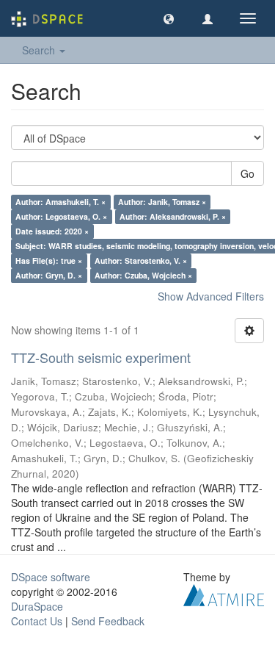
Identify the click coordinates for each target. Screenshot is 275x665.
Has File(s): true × (48, 260)
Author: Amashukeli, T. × (60, 201)
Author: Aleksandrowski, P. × (173, 216)
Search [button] (40, 50)
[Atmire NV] (223, 593)
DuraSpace (37, 606)
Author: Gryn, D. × (48, 275)
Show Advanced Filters (211, 296)
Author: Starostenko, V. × (141, 260)
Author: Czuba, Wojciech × (143, 275)
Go (247, 173)
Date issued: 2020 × (52, 231)
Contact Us (36, 621)
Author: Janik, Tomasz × (162, 201)
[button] (168, 18)
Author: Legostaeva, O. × (61, 216)
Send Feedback (107, 621)
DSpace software (50, 576)
